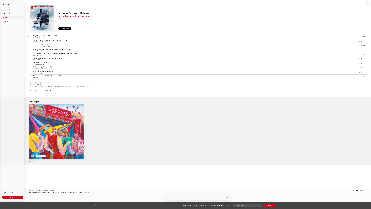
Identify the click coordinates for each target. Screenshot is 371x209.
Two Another (46, 42)
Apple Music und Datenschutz (59, 192)
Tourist (44, 68)
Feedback (87, 192)
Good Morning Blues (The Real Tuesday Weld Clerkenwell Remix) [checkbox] (52, 49)
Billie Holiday (36, 59)
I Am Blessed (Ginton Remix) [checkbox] (41, 62)
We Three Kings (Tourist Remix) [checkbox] (42, 67)
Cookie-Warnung (72, 192)
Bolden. (43, 37)
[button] (12, 9)
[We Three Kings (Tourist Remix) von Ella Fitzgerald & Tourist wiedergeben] (31, 68)
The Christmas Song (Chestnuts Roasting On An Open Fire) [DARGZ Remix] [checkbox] (55, 53)
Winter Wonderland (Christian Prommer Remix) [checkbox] (47, 76)
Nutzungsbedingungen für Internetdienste (39, 192)
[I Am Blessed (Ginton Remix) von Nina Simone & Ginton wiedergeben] (31, 63)
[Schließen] (95, 205)
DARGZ (42, 55)
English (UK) (363, 190)
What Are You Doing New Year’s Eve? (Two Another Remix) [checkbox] (50, 40)
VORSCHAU (359, 36)
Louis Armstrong (38, 46)
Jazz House (32, 105)
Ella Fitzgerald (37, 42)
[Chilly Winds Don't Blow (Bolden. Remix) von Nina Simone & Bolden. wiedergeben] (31, 37)
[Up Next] (224, 197)
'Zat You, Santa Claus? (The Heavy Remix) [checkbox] (45, 44)
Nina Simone (36, 37)
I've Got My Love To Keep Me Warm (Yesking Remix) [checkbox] (48, 58)
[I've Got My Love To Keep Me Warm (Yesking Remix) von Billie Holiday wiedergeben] (31, 59)
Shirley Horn (36, 77)
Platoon (31, 161)
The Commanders (49, 46)
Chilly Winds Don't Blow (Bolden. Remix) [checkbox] (45, 36)
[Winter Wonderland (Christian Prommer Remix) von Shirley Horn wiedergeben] (31, 77)
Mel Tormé (36, 55)
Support (81, 192)
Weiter (270, 205)
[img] (7, 4)
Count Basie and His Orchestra (42, 50)
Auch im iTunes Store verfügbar (39, 91)
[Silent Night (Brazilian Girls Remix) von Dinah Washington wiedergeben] (31, 72)
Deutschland (355, 190)
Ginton (43, 64)
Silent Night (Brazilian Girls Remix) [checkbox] (43, 71)
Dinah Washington (38, 73)
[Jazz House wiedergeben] (31, 156)
